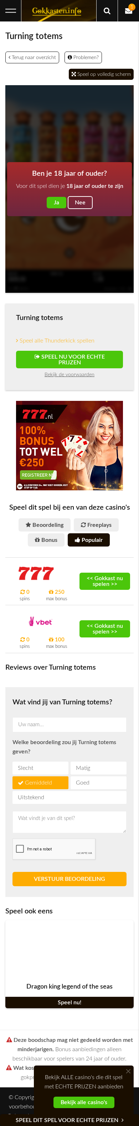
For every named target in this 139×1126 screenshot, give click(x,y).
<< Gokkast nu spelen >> (105, 581)
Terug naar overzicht (33, 57)
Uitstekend (31, 797)
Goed (82, 783)
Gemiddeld (38, 783)
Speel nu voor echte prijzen (72, 359)
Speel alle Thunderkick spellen (56, 341)
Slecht (25, 768)
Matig (83, 768)
